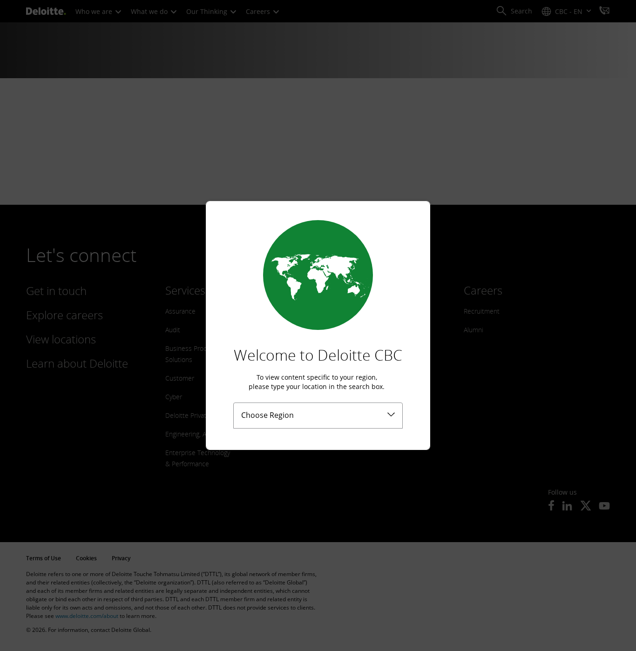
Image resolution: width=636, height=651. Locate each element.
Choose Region (267, 415)
